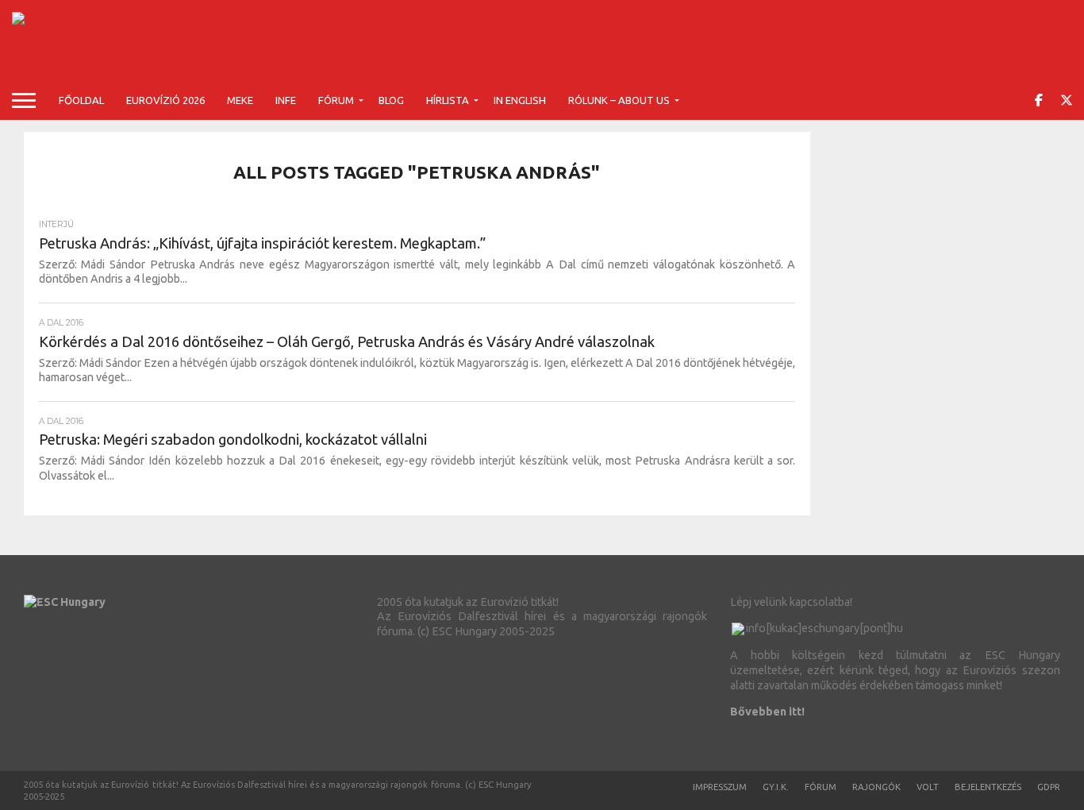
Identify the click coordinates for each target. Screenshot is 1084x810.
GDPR (1048, 787)
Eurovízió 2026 (165, 100)
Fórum (336, 100)
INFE (285, 100)
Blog (391, 100)
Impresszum (720, 787)
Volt (928, 787)
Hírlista (447, 100)
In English (520, 100)
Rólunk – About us (619, 100)
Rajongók (876, 787)
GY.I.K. (776, 787)
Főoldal (81, 100)
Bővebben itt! (767, 711)
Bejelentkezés (988, 787)
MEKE (240, 100)
